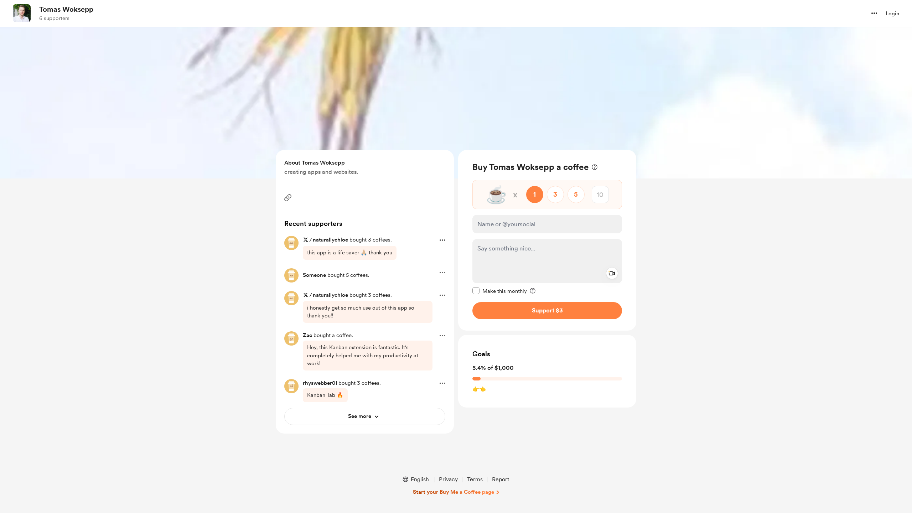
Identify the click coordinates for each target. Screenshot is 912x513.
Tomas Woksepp (66, 9)
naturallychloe (330, 240)
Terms (475, 479)
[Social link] (287, 197)
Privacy (448, 479)
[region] (547, 240)
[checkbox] (499, 290)
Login (892, 13)
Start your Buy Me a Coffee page (453, 492)
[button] (874, 13)
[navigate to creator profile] (22, 13)
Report (500, 479)
